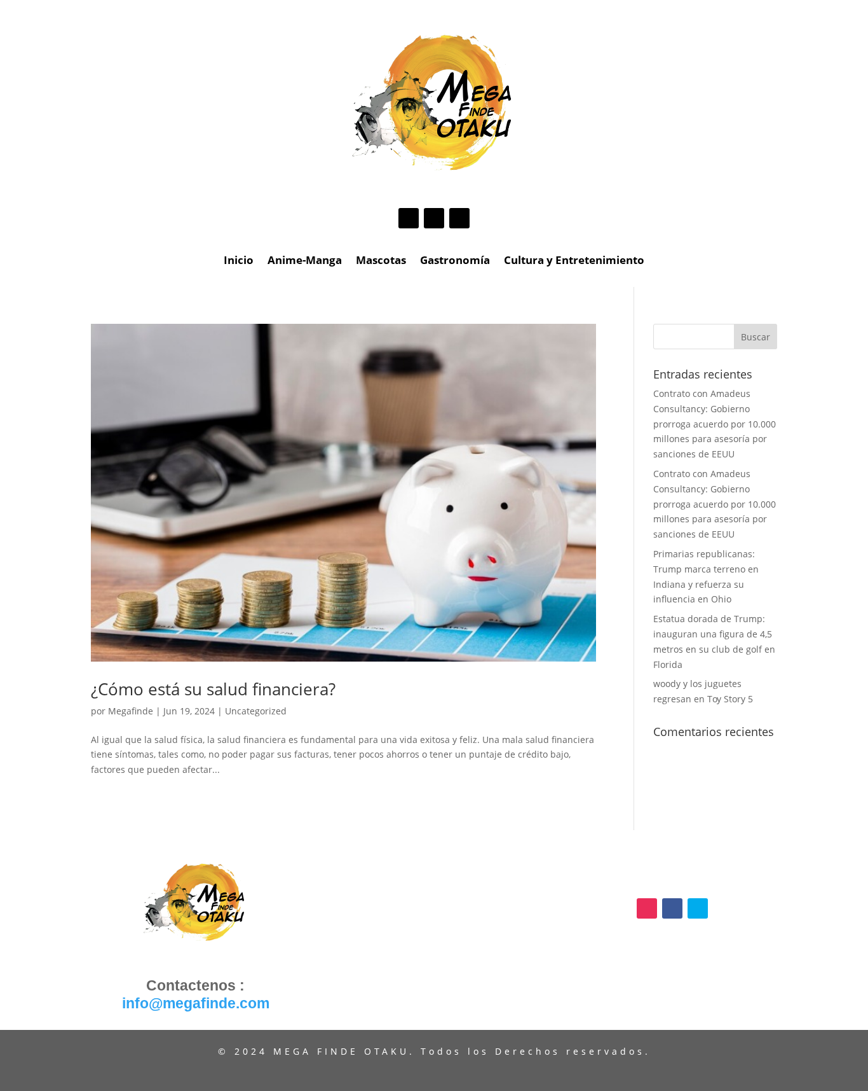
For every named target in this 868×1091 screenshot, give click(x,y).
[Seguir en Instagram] (408, 218)
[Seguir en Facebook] (434, 218)
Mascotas (381, 261)
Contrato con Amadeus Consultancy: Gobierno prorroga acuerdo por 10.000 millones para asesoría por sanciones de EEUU (714, 423)
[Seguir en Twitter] (459, 218)
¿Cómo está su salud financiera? (213, 689)
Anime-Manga (305, 261)
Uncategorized (256, 711)
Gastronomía (455, 261)
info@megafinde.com (195, 1003)
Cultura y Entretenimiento (574, 261)
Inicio (239, 261)
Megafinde (130, 711)
